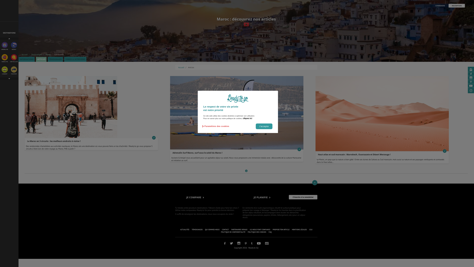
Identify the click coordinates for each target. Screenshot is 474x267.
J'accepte (264, 126)
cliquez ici (247, 118)
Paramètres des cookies (216, 126)
